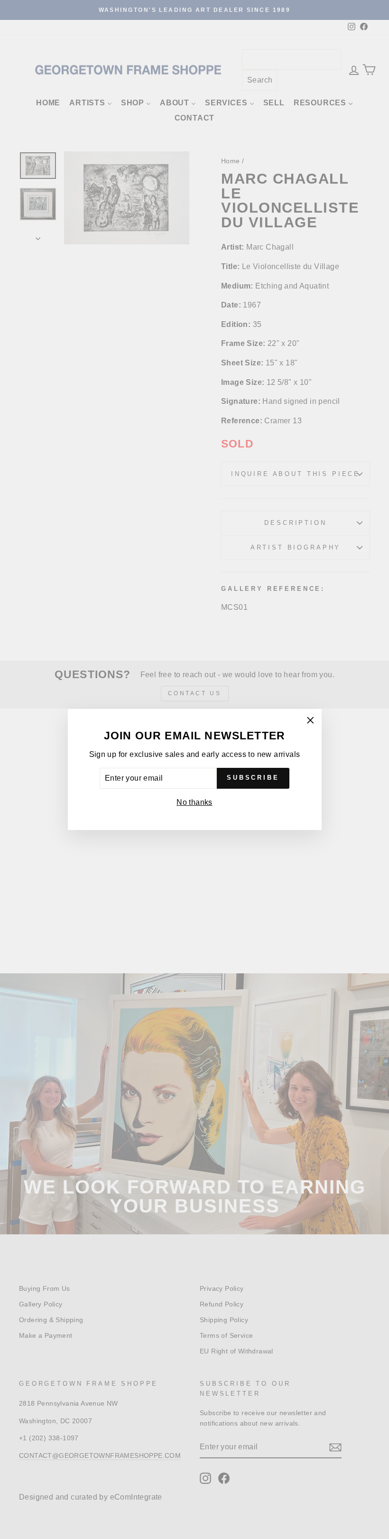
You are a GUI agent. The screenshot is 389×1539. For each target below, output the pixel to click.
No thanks (194, 802)
